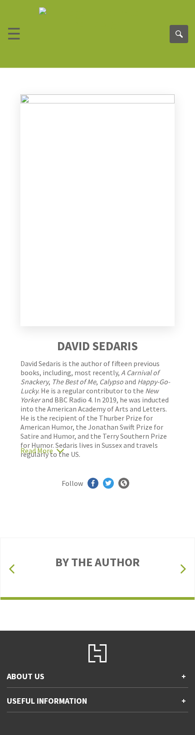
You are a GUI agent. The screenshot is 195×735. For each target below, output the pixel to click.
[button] (11, 569)
